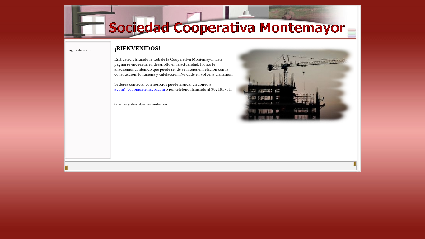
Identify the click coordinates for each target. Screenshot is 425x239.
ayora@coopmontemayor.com (139, 89)
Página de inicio (79, 50)
